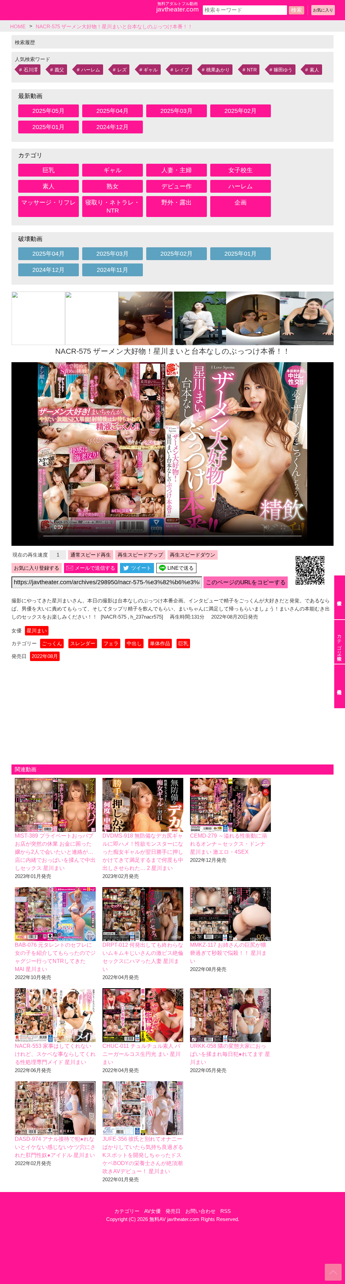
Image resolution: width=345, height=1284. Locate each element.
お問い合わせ (200, 1211)
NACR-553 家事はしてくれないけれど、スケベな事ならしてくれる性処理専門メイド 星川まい (55, 1054)
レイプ (182, 69)
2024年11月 (112, 270)
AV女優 (152, 1211)
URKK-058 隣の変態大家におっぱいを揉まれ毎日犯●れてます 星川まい (230, 1054)
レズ (122, 69)
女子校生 (240, 170)
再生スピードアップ (140, 555)
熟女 (112, 186)
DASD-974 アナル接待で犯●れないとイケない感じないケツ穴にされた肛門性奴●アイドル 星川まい (55, 1147)
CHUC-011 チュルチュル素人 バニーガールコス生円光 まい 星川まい (141, 1054)
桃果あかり (218, 69)
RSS (225, 1211)
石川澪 (31, 69)
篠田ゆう (283, 69)
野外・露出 (176, 202)
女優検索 (339, 597)
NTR (252, 69)
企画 (240, 202)
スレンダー (82, 643)
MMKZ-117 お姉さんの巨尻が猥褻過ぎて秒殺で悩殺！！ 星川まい (228, 953)
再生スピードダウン (192, 555)
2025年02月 (240, 110)
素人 (314, 69)
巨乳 (48, 170)
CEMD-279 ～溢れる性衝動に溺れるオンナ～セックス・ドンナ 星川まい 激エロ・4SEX (228, 844)
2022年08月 (45, 656)
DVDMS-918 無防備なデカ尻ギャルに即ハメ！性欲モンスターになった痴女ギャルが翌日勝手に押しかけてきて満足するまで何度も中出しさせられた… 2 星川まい (142, 852)
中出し (134, 643)
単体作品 (160, 643)
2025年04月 (112, 110)
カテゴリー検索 (339, 642)
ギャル (151, 69)
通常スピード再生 (90, 555)
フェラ (111, 643)
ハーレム (90, 69)
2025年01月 (48, 127)
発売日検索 (339, 686)
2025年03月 (176, 110)
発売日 (173, 1211)
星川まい (37, 630)
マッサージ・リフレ (48, 202)
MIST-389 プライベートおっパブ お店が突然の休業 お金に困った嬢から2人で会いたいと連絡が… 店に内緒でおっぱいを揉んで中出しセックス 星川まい (55, 852)
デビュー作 (176, 186)
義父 (59, 69)
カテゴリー (126, 1211)
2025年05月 (48, 110)
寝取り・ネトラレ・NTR (112, 206)
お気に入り (323, 10)
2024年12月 (112, 127)
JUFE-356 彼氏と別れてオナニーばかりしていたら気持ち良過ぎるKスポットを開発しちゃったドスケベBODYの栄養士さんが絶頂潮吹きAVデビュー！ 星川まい (142, 1155)
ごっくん (52, 643)
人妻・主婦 (176, 170)
